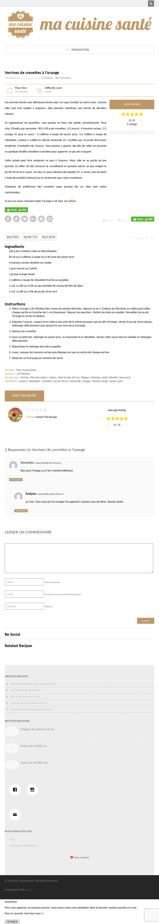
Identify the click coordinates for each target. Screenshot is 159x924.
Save (123, 220)
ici (42, 913)
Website (48, 607)
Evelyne (49, 77)
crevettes (46, 381)
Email (109, 220)
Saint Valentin (110, 377)
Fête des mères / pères (43, 377)
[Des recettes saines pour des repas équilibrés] (79, 36)
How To (30, 237)
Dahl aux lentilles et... (35, 763)
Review (48, 237)
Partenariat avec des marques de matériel (31, 709)
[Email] (16, 814)
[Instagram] (33, 789)
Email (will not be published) (63, 594)
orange (86, 381)
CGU (12, 839)
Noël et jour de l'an (69, 377)
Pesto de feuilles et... (35, 746)
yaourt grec (116, 381)
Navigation (80, 50)
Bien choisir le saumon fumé (24, 696)
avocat (23, 381)
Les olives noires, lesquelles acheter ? (29, 703)
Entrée (25, 377)
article (72, 201)
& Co (29, 889)
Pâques (85, 377)
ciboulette (34, 381)
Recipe (13, 237)
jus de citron (61, 381)
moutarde (75, 381)
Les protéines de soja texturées (26, 690)
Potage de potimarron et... (38, 729)
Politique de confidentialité (23, 845)
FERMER (12, 921)
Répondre (15, 479)
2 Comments (64, 77)
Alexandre (27, 462)
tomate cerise (100, 381)
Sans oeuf (124, 377)
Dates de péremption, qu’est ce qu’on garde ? (33, 684)
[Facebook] (16, 789)
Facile (48, 91)
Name (52, 582)
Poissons (95, 377)
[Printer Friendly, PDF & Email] (16, 209)
